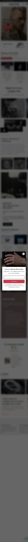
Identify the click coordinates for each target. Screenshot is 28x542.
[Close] (23, 254)
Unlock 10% (14, 281)
